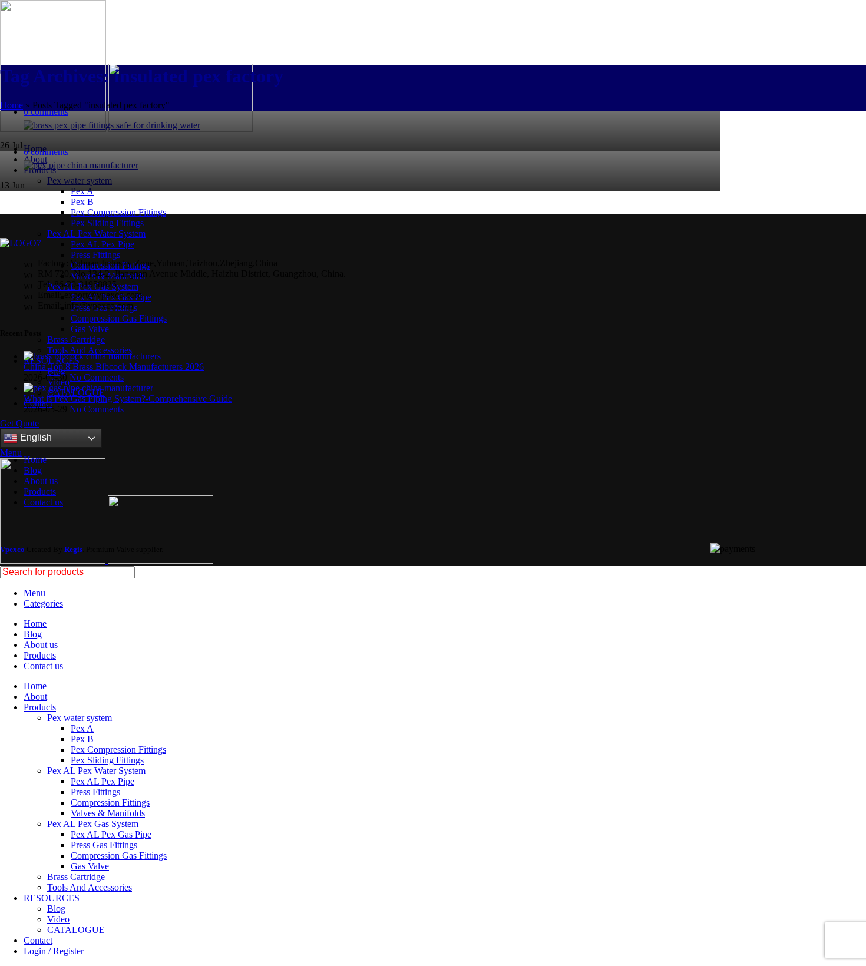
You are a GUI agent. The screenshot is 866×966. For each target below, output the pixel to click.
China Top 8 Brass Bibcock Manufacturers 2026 (114, 367)
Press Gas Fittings (104, 845)
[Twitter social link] (20, 134)
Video (58, 919)
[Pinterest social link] (34, 134)
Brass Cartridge (76, 340)
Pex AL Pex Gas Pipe (111, 834)
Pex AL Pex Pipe (102, 244)
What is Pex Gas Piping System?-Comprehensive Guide (128, 398)
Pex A (82, 191)
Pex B (82, 202)
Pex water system (79, 718)
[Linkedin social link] (47, 134)
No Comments (97, 377)
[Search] (852, 572)
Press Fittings (95, 255)
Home (11, 105)
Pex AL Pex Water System (96, 234)
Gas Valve (90, 329)
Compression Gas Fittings (119, 318)
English (35, 437)
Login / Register (54, 951)
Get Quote (19, 423)
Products (40, 492)
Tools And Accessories (89, 350)
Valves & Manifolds (108, 813)
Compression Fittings (110, 803)
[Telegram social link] (61, 134)
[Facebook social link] (7, 134)
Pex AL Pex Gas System (92, 824)
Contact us (43, 502)
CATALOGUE (76, 930)
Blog (33, 470)
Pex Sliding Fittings (107, 223)
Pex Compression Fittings (118, 212)
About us (41, 481)
